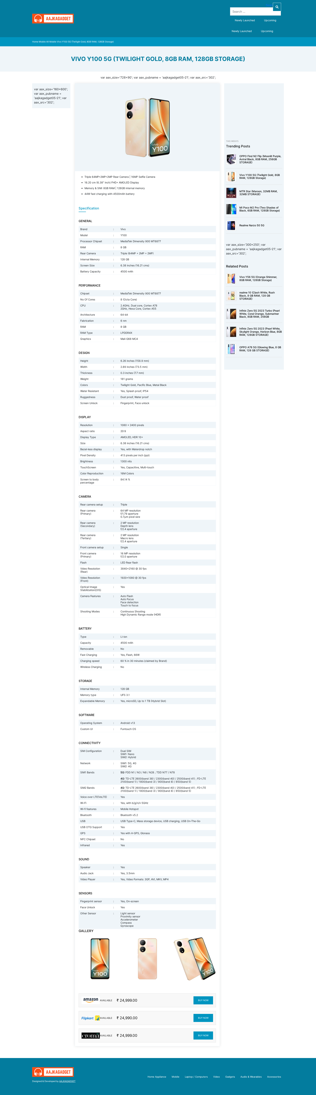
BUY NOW (203, 1000)
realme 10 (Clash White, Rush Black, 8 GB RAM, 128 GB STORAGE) (257, 295)
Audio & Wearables (251, 1076)
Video (216, 1076)
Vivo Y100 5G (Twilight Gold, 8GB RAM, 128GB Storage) (259, 176)
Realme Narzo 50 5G (251, 225)
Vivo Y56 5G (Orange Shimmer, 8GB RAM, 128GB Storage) (258, 278)
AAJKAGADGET (67, 1081)
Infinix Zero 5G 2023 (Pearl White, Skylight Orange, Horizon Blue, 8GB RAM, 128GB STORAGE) (260, 331)
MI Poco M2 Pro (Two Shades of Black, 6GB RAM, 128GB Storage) (259, 209)
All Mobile (51, 41)
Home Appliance (157, 1076)
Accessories (274, 1076)
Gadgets (230, 1076)
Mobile (42, 41)
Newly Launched (245, 20)
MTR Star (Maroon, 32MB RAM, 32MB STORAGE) (258, 193)
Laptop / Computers (196, 1076)
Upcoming (270, 20)
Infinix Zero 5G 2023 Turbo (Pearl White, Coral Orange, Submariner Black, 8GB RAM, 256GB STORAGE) (259, 315)
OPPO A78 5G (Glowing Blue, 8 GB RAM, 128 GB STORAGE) (260, 349)
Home (35, 41)
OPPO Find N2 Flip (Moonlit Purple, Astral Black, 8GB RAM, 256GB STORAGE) (260, 159)
